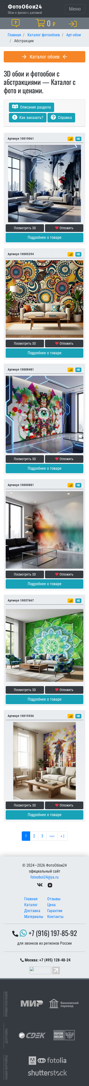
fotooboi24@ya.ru (44, 877)
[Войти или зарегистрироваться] (74, 23)
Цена (51, 904)
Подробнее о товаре (45, 237)
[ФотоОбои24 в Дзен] (50, 885)
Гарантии (54, 910)
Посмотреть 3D (25, 228)
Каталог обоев (44, 57)
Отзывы (54, 899)
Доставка (32, 910)
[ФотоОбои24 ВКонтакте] (40, 885)
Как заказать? (30, 117)
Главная (31, 899)
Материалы (33, 916)
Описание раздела (35, 107)
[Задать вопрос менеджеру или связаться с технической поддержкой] (16, 23)
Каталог (31, 904)
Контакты (55, 916)
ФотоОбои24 (25, 6)
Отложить (66, 228)
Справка (64, 117)
